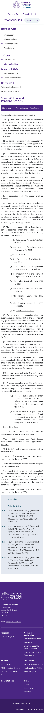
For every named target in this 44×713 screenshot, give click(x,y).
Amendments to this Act (12, 91)
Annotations (8, 48)
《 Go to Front (6, 108)
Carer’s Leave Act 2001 (25, 310)
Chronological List (10, 43)
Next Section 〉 (35, 108)
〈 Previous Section (21, 108)
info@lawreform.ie (13, 621)
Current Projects (7, 636)
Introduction (8, 35)
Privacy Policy (20, 709)
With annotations (10, 73)
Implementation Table (33, 668)
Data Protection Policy (35, 709)
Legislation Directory (32, 638)
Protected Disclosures (10, 671)
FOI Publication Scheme (10, 668)
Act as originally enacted (12, 87)
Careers (4, 675)
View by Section (10, 64)
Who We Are (6, 664)
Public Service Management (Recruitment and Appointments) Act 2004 (22, 442)
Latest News (29, 688)
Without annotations (12, 77)
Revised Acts (29, 642)
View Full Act (9, 59)
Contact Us (28, 684)
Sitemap (27, 691)
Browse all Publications (33, 664)
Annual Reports (30, 671)
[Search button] (37, 20)
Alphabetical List (10, 39)
